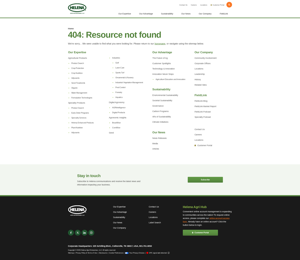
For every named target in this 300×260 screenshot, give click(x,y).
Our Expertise (124, 14)
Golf (117, 63)
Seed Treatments (78, 83)
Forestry (118, 92)
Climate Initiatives (160, 122)
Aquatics (118, 97)
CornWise (116, 128)
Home (71, 28)
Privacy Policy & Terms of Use (86, 253)
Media (155, 143)
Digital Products (118, 113)
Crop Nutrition (77, 73)
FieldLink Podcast (203, 112)
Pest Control (120, 87)
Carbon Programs (160, 111)
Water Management (79, 93)
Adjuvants (75, 78)
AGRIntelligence (119, 108)
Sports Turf (119, 73)
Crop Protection (77, 68)
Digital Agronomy (116, 102)
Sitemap (71, 253)
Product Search (77, 63)
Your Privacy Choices (136, 253)
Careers (194, 5)
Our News (185, 14)
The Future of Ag (160, 58)
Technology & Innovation (163, 69)
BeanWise (116, 123)
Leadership (200, 74)
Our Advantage (146, 14)
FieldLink (224, 14)
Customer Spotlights (161, 63)
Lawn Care (119, 68)
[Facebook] (71, 233)
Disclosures (103, 253)
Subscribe (205, 180)
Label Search (155, 222)
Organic (74, 88)
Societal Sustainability (162, 100)
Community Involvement (206, 58)
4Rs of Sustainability (161, 117)
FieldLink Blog (201, 101)
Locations (203, 5)
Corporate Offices (203, 63)
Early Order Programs (80, 113)
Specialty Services (78, 118)
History (198, 79)
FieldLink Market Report (205, 106)
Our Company (205, 14)
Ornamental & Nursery (124, 78)
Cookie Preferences (116, 253)
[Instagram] (91, 233)
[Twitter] (78, 233)
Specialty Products (76, 103)
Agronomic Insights (117, 117)
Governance (158, 106)
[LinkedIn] (84, 233)
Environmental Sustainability (165, 95)
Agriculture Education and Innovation (170, 79)
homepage (160, 43)
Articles (155, 149)
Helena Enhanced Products (82, 123)
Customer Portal (218, 5)
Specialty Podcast (203, 117)
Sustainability (167, 14)
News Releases (159, 138)
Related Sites (201, 85)
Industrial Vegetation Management (129, 83)
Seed (111, 133)
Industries (116, 58)
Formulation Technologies (81, 98)
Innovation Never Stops (163, 74)
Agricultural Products (77, 58)
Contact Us (183, 5)
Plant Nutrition (77, 128)
